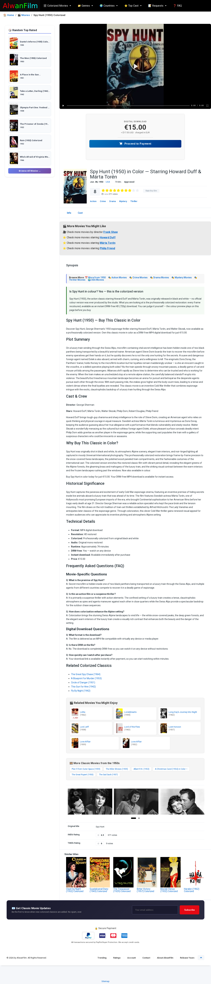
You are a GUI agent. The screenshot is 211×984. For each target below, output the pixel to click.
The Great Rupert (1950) (82, 774)
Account (131, 958)
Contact (146, 958)
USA (108, 182)
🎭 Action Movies (117, 277)
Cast (80, 213)
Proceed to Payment (137, 143)
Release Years (187, 958)
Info (69, 213)
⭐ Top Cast (131, 5)
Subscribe (189, 910)
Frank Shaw (110, 232)
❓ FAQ (177, 5)
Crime (103, 201)
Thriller (133, 201)
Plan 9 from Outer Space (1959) (86, 769)
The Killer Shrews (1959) (117, 769)
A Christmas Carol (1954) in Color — (171, 769)
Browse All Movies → (30, 171)
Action (93, 201)
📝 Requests (155, 5)
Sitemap (105, 981)
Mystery (123, 201)
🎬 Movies (24, 15)
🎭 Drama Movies (159, 277)
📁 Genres (84, 5)
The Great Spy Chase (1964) (85, 674)
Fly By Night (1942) (80, 690)
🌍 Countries (107, 5)
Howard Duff (108, 237)
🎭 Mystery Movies (181, 277)
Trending (102, 958)
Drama (112, 201)
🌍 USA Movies (96, 279)
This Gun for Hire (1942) (83, 686)
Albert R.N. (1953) (141, 769)
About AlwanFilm (165, 958)
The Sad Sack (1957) (108, 774)
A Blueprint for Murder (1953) (86, 678)
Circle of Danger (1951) (83, 682)
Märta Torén (107, 242)
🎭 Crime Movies (138, 277)
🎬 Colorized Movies (55, 5)
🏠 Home (8, 15)
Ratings (117, 958)
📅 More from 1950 (95, 277)
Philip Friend (107, 248)
